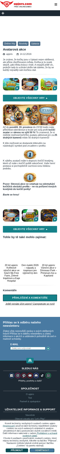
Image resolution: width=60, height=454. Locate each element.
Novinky (23, 43)
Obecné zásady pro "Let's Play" (30, 418)
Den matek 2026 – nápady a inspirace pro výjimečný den (30, 269)
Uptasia (35, 43)
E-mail (14, 344)
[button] (30, 360)
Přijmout (17, 450)
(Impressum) (9, 426)
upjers (16, 4)
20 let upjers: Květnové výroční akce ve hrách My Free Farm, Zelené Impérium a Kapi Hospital (11, 273)
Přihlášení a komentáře (30, 298)
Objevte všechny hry (30, 98)
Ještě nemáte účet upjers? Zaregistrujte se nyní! (30, 304)
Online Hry (9, 43)
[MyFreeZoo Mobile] (11, 84)
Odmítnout (42, 450)
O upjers (30, 394)
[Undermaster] (49, 215)
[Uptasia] (30, 84)
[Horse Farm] (49, 84)
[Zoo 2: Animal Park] (30, 215)
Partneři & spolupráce (30, 401)
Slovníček (30, 415)
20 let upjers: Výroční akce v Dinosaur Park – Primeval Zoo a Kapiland (48, 270)
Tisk (30, 398)
